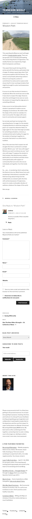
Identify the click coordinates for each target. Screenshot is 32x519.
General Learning (11, 198)
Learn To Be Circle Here (10, 460)
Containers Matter (8, 496)
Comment (6, 239)
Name (5, 263)
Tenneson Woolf (14, 10)
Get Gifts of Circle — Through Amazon (14, 470)
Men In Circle (6, 479)
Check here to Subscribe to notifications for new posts (12, 297)
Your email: (6, 347)
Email (5, 271)
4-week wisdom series (14, 55)
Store (11, 473)
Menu (17, 17)
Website (5, 280)
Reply (9, 222)
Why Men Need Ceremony (11, 485)
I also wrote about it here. (17, 481)
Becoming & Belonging (9, 447)
